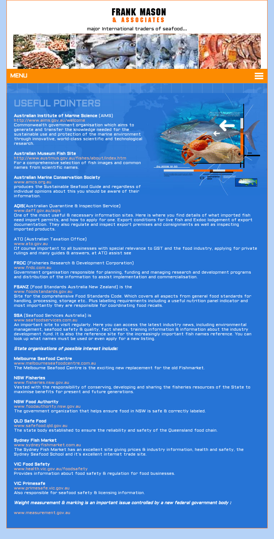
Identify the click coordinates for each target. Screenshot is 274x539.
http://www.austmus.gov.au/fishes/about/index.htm (70, 158)
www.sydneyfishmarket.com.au (47, 445)
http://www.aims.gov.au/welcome (49, 120)
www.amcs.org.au (32, 182)
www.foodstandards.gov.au (43, 292)
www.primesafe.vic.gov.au (42, 488)
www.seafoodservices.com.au (45, 320)
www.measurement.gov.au (42, 513)
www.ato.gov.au (31, 244)
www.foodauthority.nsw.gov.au (47, 407)
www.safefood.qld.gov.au (40, 426)
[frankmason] (130, 23)
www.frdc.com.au (32, 268)
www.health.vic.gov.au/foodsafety (51, 469)
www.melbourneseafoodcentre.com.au (55, 363)
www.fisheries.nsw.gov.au (41, 383)
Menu (18, 75)
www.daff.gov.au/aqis (37, 211)
